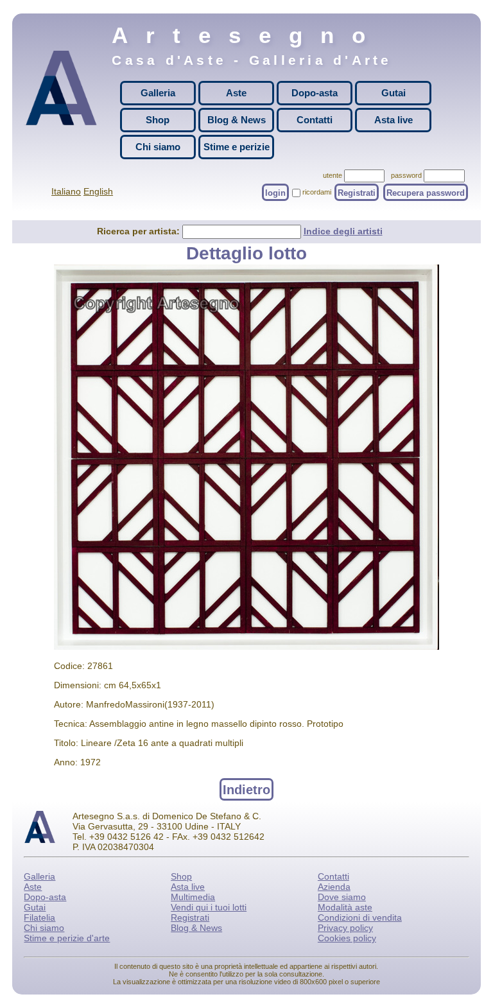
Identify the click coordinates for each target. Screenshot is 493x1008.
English (98, 191)
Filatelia (39, 917)
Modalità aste (345, 907)
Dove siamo (342, 897)
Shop (157, 119)
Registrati (357, 192)
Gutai (393, 92)
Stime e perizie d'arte (67, 938)
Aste (236, 92)
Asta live (393, 119)
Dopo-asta (314, 92)
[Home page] (61, 99)
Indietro (246, 789)
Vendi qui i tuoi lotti (208, 907)
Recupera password (425, 192)
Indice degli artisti (343, 231)
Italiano (66, 191)
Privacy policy (345, 928)
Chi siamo (157, 146)
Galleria (158, 92)
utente (332, 175)
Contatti (315, 119)
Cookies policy (347, 938)
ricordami (316, 192)
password (406, 175)
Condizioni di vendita (360, 917)
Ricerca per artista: (139, 231)
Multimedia (193, 897)
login (275, 192)
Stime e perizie (236, 146)
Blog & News (236, 119)
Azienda (334, 887)
